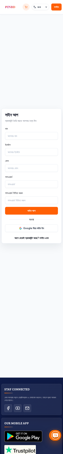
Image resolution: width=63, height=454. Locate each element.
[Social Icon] (8, 408)
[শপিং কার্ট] (26, 6)
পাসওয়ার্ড (8, 176)
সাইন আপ (31, 210)
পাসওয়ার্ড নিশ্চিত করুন (14, 192)
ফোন (7, 160)
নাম (6, 128)
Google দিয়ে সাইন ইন (33, 228)
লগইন (56, 6)
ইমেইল (7, 144)
